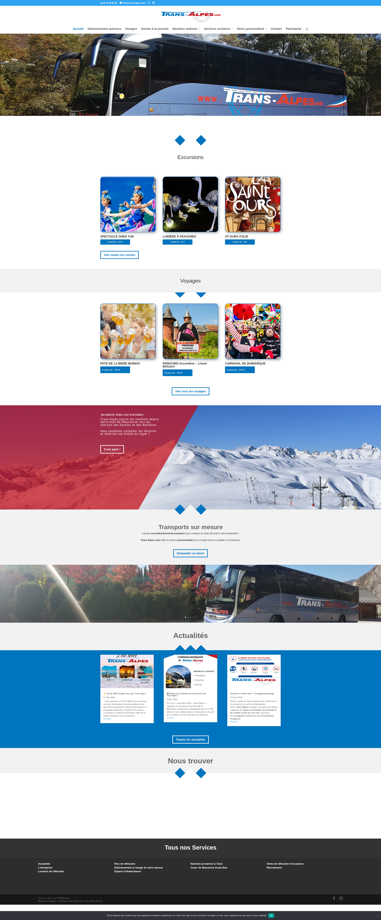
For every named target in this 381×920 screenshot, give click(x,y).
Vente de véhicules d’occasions (285, 863)
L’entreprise (45, 867)
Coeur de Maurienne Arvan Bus (208, 867)
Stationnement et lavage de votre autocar (138, 867)
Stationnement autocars (104, 29)
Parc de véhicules (124, 863)
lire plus (107, 719)
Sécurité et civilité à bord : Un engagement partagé (252, 693)
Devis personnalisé (250, 29)
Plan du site (96, 901)
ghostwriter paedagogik (189, 709)
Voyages (131, 29)
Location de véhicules (51, 871)
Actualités (44, 863)
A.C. (50, 898)
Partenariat (293, 29)
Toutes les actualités (190, 739)
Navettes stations (184, 29)
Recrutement (274, 867)
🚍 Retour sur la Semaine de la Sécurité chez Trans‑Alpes (186, 694)
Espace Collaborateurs (127, 871)
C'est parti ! (112, 449)
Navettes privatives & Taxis (206, 863)
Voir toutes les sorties (119, 255)
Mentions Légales (47, 901)
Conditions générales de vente (73, 901)
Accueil (78, 29)
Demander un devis (190, 553)
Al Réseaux (63, 898)
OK (271, 915)
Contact (276, 29)
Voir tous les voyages (190, 391)
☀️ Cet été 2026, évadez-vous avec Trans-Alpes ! (124, 693)
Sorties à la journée (155, 29)
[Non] (377, 915)
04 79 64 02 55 (110, 3)
